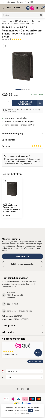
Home (4, 21)
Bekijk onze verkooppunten (22, 264)
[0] (42, 8)
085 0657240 (12, 304)
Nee (37, 410)
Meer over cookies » (22, 413)
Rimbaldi (5, 39)
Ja (31, 410)
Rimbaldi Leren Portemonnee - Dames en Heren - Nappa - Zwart (11, 208)
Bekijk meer (33, 361)
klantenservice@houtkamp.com (22, 161)
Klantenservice (22, 256)
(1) (23, 39)
